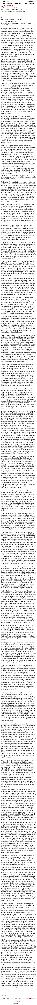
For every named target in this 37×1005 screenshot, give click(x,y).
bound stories (18, 1003)
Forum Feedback (14, 8)
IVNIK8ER (8, 6)
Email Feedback (5, 8)
